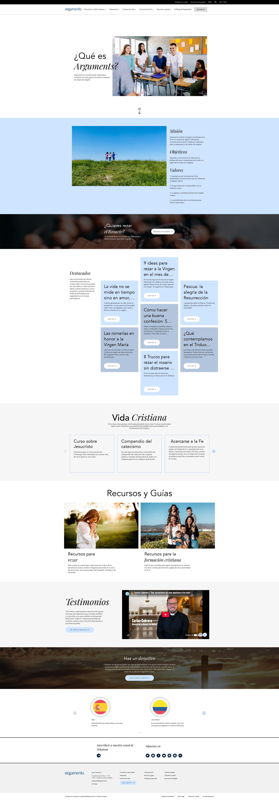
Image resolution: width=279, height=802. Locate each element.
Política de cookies (193, 796)
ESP (220, 2)
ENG (225, 2)
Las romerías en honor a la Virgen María (119, 339)
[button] (163, 231)
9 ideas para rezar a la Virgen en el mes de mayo (159, 271)
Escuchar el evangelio (198, 2)
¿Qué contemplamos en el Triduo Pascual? (198, 341)
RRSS (210, 2)
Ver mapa (94, 784)
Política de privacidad (167, 796)
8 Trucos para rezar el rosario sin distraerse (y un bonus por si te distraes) (159, 368)
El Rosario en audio (181, 2)
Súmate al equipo (102, 796)
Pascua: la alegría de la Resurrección (196, 292)
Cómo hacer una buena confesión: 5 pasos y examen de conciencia (159, 321)
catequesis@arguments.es (99, 781)
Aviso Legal (181, 796)
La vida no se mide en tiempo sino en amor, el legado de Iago (119, 295)
